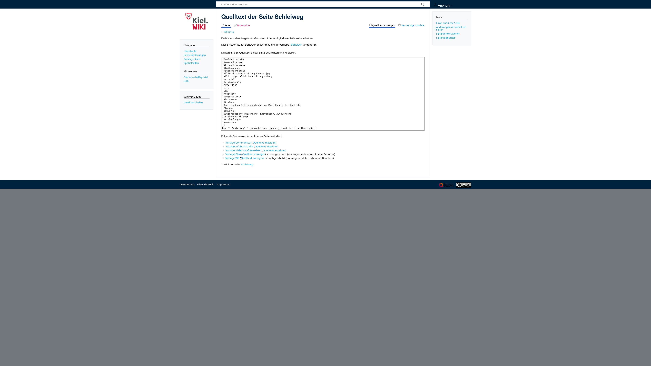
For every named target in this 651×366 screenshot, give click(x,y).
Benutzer (296, 44)
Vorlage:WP (232, 158)
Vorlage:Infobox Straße (239, 146)
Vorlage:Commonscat (238, 142)
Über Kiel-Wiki (205, 184)
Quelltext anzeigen (264, 142)
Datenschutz (187, 184)
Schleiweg (229, 31)
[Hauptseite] (196, 24)
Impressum (223, 184)
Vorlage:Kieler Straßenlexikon (243, 150)
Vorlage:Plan (233, 154)
